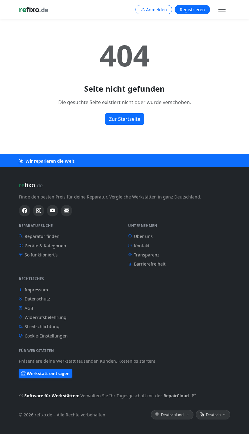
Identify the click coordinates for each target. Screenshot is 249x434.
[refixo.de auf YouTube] (52, 210)
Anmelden (156, 9)
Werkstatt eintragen (48, 373)
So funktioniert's (41, 255)
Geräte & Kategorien (45, 246)
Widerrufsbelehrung (46, 317)
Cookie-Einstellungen (46, 336)
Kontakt (141, 246)
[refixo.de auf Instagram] (38, 210)
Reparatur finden (42, 236)
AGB (29, 308)
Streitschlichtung (42, 326)
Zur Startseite (124, 119)
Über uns (143, 236)
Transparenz (146, 255)
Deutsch (213, 414)
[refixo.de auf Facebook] (24, 210)
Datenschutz (37, 299)
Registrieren (192, 9)
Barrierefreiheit (149, 264)
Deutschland (172, 414)
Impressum (34, 290)
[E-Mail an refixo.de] (66, 210)
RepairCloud (176, 395)
